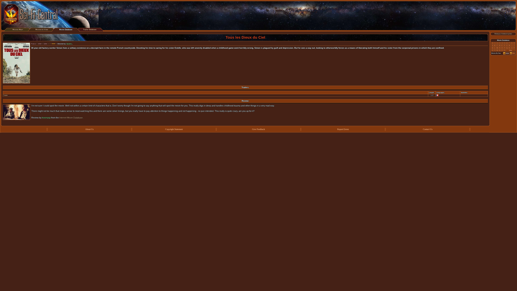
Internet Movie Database (71, 118)
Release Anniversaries (503, 34)
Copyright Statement (174, 129)
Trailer (5, 95)
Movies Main (18, 30)
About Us (89, 129)
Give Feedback (258, 129)
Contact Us (427, 129)
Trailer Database (89, 30)
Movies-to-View (41, 30)
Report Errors (343, 129)
